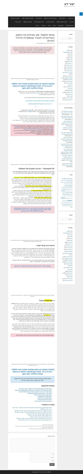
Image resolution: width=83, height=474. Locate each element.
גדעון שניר (65, 183)
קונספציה (30, 111)
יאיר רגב (63, 187)
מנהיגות (66, 191)
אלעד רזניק (69, 182)
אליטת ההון (63, 180)
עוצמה (71, 195)
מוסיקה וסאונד (69, 70)
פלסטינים (66, 198)
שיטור (62, 204)
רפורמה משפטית (66, 204)
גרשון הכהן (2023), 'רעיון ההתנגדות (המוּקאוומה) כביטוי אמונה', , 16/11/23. (32, 410)
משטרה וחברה (69, 83)
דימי (40, 426)
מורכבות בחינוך (18, 21)
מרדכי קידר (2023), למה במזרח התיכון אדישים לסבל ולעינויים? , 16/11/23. (33, 412)
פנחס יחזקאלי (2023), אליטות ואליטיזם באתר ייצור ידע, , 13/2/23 (35, 420)
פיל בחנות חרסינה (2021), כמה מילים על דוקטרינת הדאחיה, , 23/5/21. (33, 418)
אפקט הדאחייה (47, 426)
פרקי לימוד (43, 25)
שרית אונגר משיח (68, 99)
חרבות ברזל (35, 426)
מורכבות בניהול (39, 18)
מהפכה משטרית (65, 189)
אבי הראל (67, 178)
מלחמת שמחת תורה (24, 426)
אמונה (71, 57)
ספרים (54, 25)
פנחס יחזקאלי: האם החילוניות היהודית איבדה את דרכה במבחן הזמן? (67, 123)
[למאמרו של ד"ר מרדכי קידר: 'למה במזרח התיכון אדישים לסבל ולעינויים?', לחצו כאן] (29, 210)
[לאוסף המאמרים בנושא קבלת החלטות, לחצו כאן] (28, 87)
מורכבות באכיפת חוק (50, 21)
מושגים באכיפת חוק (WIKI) (62, 21)
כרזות (69, 189)
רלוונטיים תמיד (45, 424)
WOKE (71, 178)
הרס (38, 426)
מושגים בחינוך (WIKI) (27, 21)
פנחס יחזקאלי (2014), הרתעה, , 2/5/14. (40, 417)
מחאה (71, 191)
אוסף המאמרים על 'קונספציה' (44, 396)
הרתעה (52, 117)
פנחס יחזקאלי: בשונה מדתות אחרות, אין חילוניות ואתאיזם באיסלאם (66, 139)
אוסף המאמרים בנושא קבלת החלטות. (42, 395)
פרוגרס (65, 200)
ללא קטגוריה (69, 67)
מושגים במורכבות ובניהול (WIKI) (50, 18)
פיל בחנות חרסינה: (39, 103)
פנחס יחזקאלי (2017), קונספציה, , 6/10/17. (39, 415)
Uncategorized (66, 52)
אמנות (71, 59)
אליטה (66, 180)
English (68, 50)
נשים (71, 85)
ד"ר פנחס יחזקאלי (62, 18)
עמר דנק (67, 195)
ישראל (71, 189)
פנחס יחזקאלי (50, 424)
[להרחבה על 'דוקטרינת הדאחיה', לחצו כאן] (32, 129)
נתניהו (68, 194)
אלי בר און (70, 180)
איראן (63, 178)
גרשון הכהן (72, 21)
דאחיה (24, 117)
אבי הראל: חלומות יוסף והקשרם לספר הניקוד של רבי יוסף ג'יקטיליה (41, 428)
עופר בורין (64, 194)
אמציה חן (65, 182)
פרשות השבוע (60, 25)
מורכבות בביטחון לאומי (15, 18)
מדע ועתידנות (69, 69)
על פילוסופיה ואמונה (70, 25)
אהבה (71, 54)
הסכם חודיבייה (27, 195)
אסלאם (52, 426)
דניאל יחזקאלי (69, 65)
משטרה (63, 191)
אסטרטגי (38, 93)
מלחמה (69, 191)
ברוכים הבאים (71, 18)
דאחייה (42, 426)
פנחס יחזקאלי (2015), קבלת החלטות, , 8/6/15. (39, 413)
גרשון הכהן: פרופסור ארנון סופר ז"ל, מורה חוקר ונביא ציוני (66, 113)
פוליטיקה (70, 90)
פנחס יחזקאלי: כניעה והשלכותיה (47, 427)
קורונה (71, 96)
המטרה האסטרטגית (19, 177)
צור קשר (37, 25)
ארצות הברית (70, 183)
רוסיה (64, 202)
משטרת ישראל (69, 192)
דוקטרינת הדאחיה (34, 117)
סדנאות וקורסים (69, 86)
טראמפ (66, 187)
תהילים (66, 205)
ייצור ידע (69, 4)
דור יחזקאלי (70, 63)
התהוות (36, 177)
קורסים (49, 25)
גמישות (49, 190)
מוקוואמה (30, 426)
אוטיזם (71, 56)
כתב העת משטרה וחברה (39, 21)
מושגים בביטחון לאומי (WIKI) (27, 18)
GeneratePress (35, 472)
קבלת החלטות (70, 202)
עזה (69, 195)
